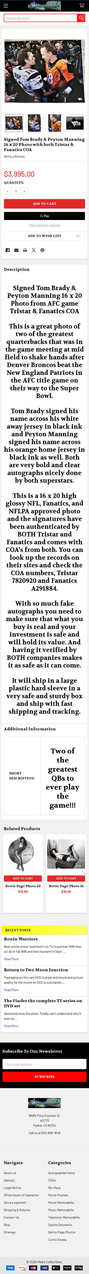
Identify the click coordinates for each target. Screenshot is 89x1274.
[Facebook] (7, 250)
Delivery (9, 1180)
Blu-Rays (54, 1188)
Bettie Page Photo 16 (66, 886)
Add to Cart (23, 878)
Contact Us (11, 1217)
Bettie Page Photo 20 (23, 886)
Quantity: (14, 183)
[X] (33, 250)
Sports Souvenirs (60, 1225)
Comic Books (57, 1239)
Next (83, 874)
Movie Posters (58, 1195)
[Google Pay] (44, 216)
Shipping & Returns (17, 1210)
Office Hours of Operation (21, 1195)
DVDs (52, 1180)
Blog (7, 1225)
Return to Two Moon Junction (36, 970)
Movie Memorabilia (61, 1202)
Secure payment (15, 1202)
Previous (5, 874)
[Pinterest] (42, 250)
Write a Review (14, 156)
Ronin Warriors (21, 939)
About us (10, 1173)
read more (11, 959)
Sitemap (10, 1232)
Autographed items (61, 1173)
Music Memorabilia (61, 1210)
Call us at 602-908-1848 (44, 1133)
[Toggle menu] (5, 5)
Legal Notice (12, 1188)
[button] (44, 236)
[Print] (25, 250)
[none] (44, 71)
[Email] (16, 250)
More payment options (44, 225)
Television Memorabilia (64, 1217)
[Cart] (82, 5)
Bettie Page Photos (62, 1232)
